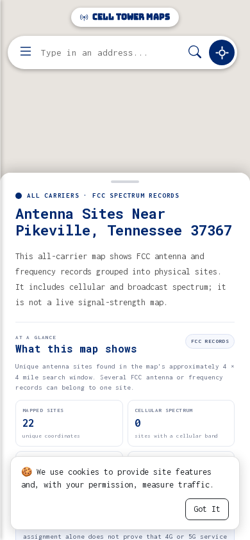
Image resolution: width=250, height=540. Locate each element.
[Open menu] (25, 52)
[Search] (195, 52)
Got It (207, 509)
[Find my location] (222, 52)
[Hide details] (125, 180)
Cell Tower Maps (130, 17)
